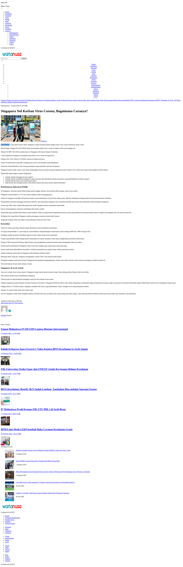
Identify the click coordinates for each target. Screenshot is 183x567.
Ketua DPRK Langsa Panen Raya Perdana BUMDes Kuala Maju (38, 461)
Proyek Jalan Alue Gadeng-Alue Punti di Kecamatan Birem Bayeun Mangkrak (104, 100)
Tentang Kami (10, 523)
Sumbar (7, 561)
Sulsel (7, 557)
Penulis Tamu (9, 520)
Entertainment (14, 35)
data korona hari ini (7, 303)
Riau (6, 555)
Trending (8, 29)
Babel (7, 540)
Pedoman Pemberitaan (12, 518)
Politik (7, 19)
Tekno (11, 37)
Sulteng (7, 559)
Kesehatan (8, 25)
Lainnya (8, 31)
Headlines (8, 14)
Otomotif (12, 40)
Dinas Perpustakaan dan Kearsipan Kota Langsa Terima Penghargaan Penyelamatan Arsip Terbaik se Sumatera (53, 472)
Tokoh (11, 42)
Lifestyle (8, 23)
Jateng (7, 546)
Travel (11, 44)
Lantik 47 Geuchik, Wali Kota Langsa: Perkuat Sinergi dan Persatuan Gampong (42, 493)
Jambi (7, 551)
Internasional (13, 33)
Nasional (8, 16)
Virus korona (18, 303)
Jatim (7, 547)
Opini (7, 27)
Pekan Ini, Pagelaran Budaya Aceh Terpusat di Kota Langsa (57, 100)
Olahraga (12, 38)
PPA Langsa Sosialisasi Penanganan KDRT (145, 100)
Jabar (7, 21)
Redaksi (3, 315)
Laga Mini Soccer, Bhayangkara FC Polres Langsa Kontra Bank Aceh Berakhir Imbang (45, 482)
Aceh (7, 18)
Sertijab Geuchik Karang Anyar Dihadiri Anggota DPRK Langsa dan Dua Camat (43, 450)
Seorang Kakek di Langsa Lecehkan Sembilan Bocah (19, 100)
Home (7, 12)
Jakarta (7, 549)
